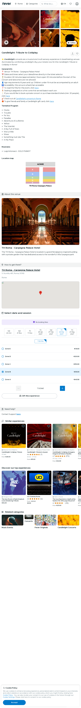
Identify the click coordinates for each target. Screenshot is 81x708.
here (37, 88)
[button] (40, 349)
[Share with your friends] (72, 54)
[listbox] (40, 332)
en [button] (64, 4)
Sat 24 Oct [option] (8, 332)
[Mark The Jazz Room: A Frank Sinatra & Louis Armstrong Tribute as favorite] (23, 473)
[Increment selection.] (62, 388)
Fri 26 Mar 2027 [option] (61, 332)
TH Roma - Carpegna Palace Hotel (21, 270)
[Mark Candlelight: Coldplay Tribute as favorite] (23, 426)
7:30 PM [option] (41, 341)
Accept (14, 702)
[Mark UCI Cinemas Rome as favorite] (48, 473)
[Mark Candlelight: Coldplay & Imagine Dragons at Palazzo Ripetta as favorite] (74, 426)
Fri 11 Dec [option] (30, 332)
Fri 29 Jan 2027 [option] (40, 332)
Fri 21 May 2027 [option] (72, 332)
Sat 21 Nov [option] (19, 332)
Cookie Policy (8, 695)
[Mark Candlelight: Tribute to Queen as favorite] (48, 426)
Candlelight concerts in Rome (28, 99)
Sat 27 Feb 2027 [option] (51, 332)
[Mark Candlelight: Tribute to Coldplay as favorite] (77, 54)
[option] (40, 349)
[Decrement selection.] (18, 388)
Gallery (73, 43)
